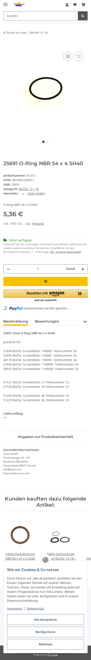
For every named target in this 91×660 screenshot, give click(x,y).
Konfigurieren (45, 632)
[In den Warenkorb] (6, 46)
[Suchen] (83, 15)
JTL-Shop (53, 654)
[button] (67, 4)
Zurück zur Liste (16, 32)
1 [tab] (43, 142)
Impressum (14, 608)
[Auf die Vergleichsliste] (67, 56)
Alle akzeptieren (45, 619)
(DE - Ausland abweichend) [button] (65, 252)
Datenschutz (35, 608)
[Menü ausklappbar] (5, 2)
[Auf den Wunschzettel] (78, 56)
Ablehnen (45, 644)
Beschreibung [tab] (15, 321)
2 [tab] (47, 142)
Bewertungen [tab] (47, 321)
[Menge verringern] (8, 269)
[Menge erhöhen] (82, 269)
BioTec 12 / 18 (29, 189)
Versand (38, 224)
